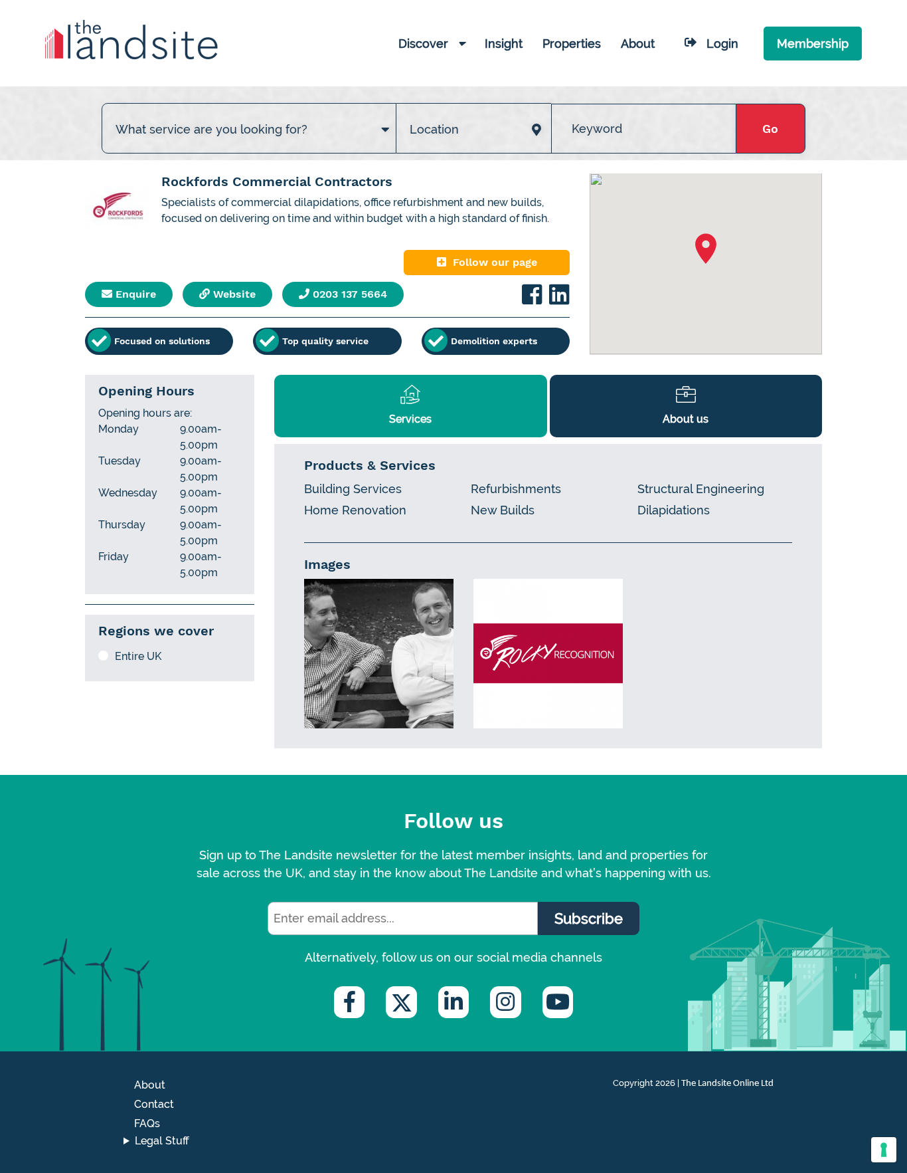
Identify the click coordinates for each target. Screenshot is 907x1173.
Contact (154, 1104)
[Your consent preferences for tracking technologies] (883, 1149)
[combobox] (249, 115)
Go (770, 129)
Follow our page (495, 262)
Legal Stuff (162, 1140)
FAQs (147, 1123)
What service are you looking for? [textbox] (211, 129)
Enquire (134, 294)
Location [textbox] (434, 129)
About (149, 1085)
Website (233, 294)
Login (722, 44)
